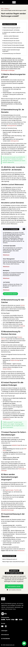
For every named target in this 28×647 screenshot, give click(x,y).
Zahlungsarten (14, 141)
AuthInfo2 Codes (16, 445)
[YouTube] (2, 626)
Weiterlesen (6, 255)
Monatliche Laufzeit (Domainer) (11, 38)
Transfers (16, 490)
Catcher (22, 305)
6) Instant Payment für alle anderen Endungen (13, 45)
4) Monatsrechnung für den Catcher (10, 40)
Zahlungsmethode (12, 125)
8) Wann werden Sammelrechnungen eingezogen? (11, 50)
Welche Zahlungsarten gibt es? (9, 559)
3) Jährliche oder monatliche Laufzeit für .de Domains (12, 33)
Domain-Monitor (7, 369)
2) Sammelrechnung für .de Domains (11, 30)
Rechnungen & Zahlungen (8, 70)
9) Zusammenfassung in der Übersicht (11, 53)
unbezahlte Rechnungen (7, 510)
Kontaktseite (21, 550)
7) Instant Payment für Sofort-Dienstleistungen (13, 47)
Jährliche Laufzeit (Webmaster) (11, 36)
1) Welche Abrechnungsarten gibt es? (11, 27)
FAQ (2, 8)
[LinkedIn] (6, 626)
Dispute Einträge (15, 360)
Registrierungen (9, 490)
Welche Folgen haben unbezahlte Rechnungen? (13, 561)
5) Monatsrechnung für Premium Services (12, 43)
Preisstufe (22, 326)
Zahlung (6, 8)
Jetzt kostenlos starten (10, 293)
